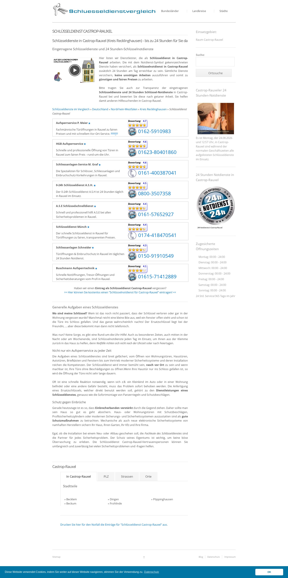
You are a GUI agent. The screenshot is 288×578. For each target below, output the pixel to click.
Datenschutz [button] (151, 571)
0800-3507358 (154, 193)
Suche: (200, 55)
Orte (148, 476)
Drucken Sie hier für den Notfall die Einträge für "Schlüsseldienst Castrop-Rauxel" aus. (114, 524)
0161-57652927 (155, 214)
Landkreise (199, 11)
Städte (224, 11)
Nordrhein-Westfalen (124, 109)
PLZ (106, 476)
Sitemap (56, 556)
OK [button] (269, 572)
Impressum (230, 556)
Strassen (127, 476)
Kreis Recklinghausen (153, 109)
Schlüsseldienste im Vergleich (71, 109)
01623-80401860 (156, 152)
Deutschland (100, 109)
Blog (201, 556)
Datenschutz (213, 556)
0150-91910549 (155, 255)
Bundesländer (170, 11)
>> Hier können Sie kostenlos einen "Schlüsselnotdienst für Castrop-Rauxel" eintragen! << (120, 292)
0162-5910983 (154, 131)
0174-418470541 (157, 235)
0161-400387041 (157, 172)
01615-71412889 (156, 276)
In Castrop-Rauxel (78, 476)
